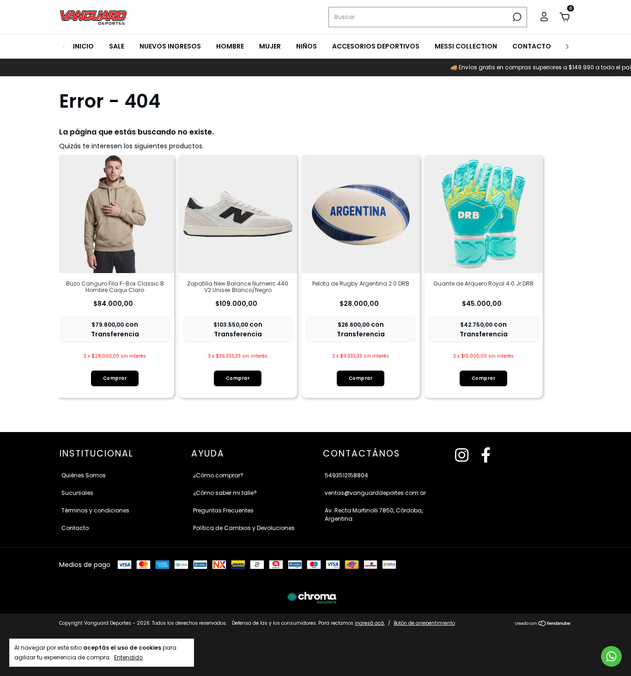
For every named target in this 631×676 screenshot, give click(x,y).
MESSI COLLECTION (466, 46)
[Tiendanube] (543, 624)
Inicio (83, 46)
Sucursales (77, 493)
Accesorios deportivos (375, 46)
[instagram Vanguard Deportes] (461, 455)
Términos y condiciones (95, 510)
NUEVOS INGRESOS (170, 46)
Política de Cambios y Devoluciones (244, 528)
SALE (116, 46)
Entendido (128, 657)
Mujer (270, 46)
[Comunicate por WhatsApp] (611, 656)
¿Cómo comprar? (218, 475)
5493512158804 (346, 475)
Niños (306, 46)
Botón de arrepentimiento (424, 623)
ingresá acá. (370, 623)
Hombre (230, 46)
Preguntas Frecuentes (223, 510)
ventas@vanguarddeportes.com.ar (375, 493)
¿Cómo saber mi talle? (225, 493)
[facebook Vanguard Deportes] (485, 455)
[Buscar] (516, 17)
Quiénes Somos (83, 475)
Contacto (531, 46)
